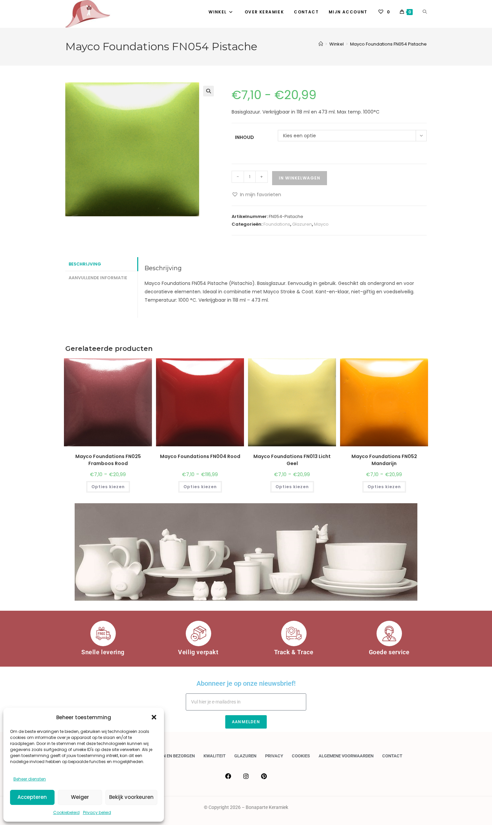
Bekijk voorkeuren (131, 797)
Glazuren (302, 224)
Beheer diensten (29, 779)
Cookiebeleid (66, 812)
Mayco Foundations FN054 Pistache (388, 44)
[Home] (321, 44)
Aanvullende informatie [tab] (98, 278)
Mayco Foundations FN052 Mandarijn (384, 460)
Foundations (276, 224)
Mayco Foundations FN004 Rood (200, 456)
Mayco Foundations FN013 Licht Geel (292, 460)
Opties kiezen (108, 487)
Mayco (321, 224)
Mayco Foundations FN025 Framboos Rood (108, 460)
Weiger (80, 797)
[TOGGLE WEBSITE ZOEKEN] (425, 12)
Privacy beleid (97, 812)
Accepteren (32, 797)
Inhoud (244, 137)
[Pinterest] (264, 776)
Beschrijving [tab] (85, 264)
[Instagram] (246, 776)
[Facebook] (228, 776)
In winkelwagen (299, 178)
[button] (154, 717)
